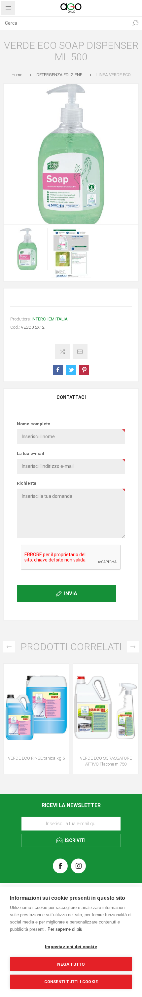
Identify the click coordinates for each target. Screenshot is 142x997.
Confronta (62, 351)
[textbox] (64, 23)
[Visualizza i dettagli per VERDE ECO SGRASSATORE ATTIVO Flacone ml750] (44, 708)
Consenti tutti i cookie (71, 982)
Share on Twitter (71, 370)
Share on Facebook (58, 370)
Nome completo (33, 423)
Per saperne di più (65, 929)
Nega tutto (71, 964)
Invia (70, 593)
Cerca (135, 23)
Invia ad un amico (80, 351)
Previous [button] (9, 646)
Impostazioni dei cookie (71, 946)
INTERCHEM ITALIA (50, 319)
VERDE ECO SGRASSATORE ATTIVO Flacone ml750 (44, 761)
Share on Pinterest (84, 370)
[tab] (71, 397)
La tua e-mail (30, 453)
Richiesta (26, 483)
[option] (44, 720)
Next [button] (133, 646)
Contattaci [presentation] (71, 397)
